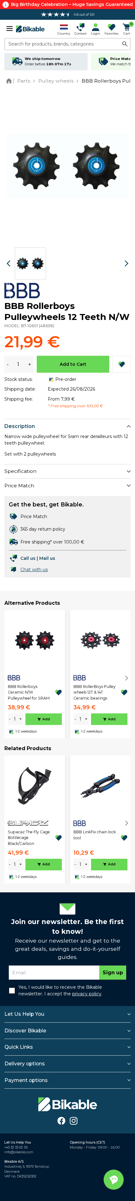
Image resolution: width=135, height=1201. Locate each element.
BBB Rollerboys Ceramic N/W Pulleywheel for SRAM (29, 692)
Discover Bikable (25, 1031)
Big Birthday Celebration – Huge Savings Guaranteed (72, 4)
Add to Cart (73, 364)
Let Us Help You (24, 1014)
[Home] (10, 81)
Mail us (47, 558)
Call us (27, 558)
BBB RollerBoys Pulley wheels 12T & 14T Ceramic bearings (94, 692)
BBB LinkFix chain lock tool (94, 835)
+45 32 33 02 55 (16, 1147)
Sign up (113, 973)
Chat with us (34, 569)
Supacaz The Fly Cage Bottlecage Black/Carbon (29, 838)
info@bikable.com (18, 1152)
